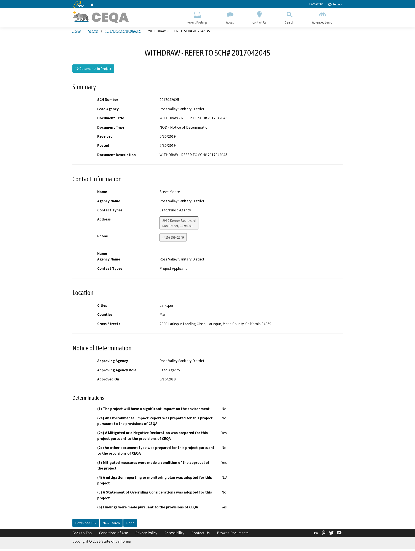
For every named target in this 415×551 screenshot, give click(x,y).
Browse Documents (233, 532)
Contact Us (316, 4)
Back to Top (82, 532)
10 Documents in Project (93, 68)
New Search (111, 523)
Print (130, 523)
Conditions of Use (113, 532)
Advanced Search (322, 22)
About (230, 22)
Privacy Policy (146, 532)
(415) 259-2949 (173, 237)
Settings (337, 4)
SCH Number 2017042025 (123, 31)
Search (289, 22)
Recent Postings (197, 22)
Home (76, 31)
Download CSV (85, 523)
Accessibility (174, 532)
